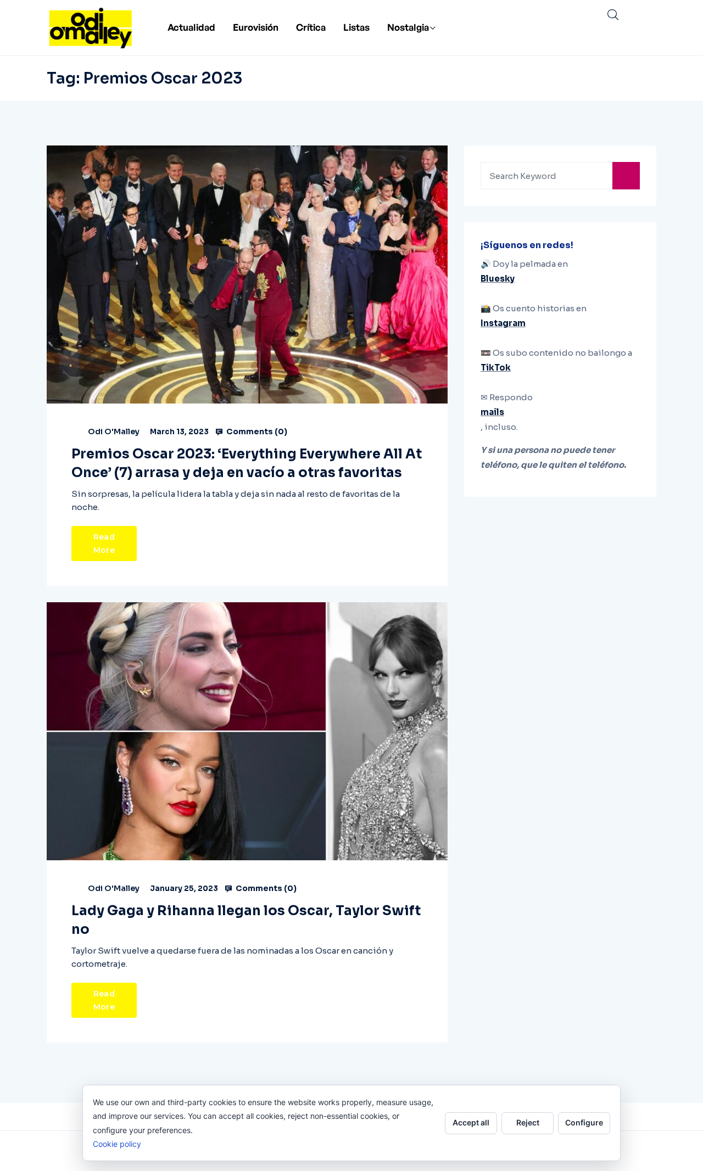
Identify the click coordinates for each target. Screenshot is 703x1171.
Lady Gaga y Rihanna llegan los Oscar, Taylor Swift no (246, 920)
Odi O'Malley (114, 431)
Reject (527, 1122)
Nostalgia (408, 27)
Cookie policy (117, 1143)
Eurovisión (255, 27)
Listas (356, 27)
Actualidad (191, 27)
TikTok (496, 367)
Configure (584, 1122)
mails (492, 412)
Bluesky (498, 278)
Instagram (503, 323)
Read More (104, 543)
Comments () (256, 431)
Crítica (311, 27)
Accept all (471, 1122)
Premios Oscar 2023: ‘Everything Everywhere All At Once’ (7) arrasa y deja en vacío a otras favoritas (246, 463)
